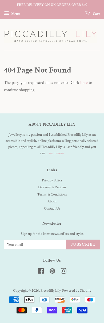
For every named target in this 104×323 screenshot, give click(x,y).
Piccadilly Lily (51, 290)
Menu (15, 13)
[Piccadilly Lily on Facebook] (41, 272)
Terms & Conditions (52, 194)
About (52, 201)
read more (56, 153)
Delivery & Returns (52, 187)
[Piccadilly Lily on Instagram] (63, 272)
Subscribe (83, 244)
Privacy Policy (52, 180)
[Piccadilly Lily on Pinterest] (52, 272)
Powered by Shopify (76, 290)
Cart (96, 13)
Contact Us (52, 208)
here (84, 83)
